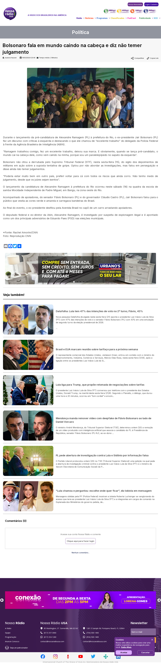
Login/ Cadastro (151, 4)
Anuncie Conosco (12, 641)
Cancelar (145, 652)
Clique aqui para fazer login (80, 541)
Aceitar (123, 652)
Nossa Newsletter (135, 4)
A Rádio (8, 628)
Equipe (7, 633)
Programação (10, 637)
